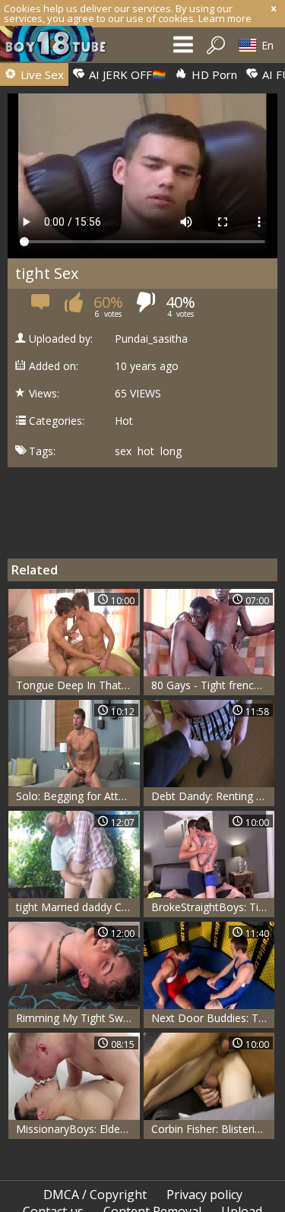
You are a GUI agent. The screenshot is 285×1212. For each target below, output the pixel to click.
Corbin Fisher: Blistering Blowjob (213, 1129)
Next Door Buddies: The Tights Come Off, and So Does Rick (213, 1018)
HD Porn (212, 74)
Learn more (225, 18)
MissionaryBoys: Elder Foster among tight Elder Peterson (78, 1129)
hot (146, 451)
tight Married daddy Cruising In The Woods (78, 907)
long (171, 451)
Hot (124, 421)
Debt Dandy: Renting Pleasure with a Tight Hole (213, 796)
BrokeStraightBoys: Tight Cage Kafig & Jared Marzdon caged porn (213, 907)
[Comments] (41, 306)
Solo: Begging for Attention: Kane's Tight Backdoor (78, 796)
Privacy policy (204, 1194)
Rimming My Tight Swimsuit (78, 1018)
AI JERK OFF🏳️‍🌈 (126, 74)
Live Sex (40, 74)
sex (123, 451)
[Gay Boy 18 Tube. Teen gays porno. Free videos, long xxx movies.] (61, 47)
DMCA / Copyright (95, 1194)
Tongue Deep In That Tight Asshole (78, 685)
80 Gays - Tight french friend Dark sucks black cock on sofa (213, 685)
